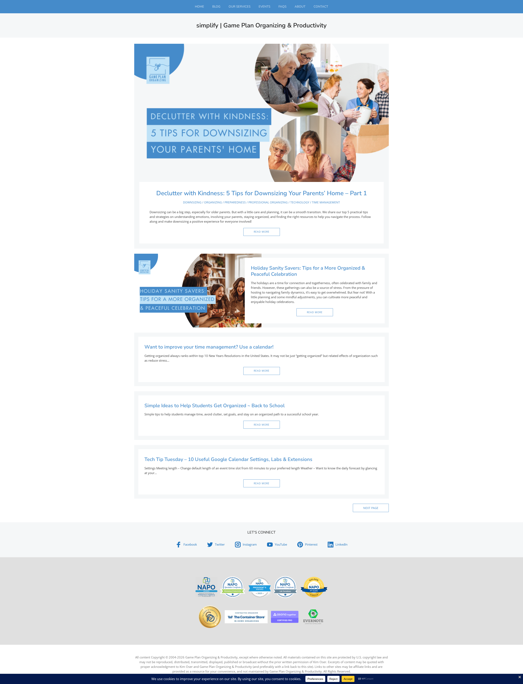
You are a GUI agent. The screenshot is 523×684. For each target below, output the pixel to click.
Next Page (370, 508)
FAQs (282, 6)
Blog (216, 6)
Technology (299, 202)
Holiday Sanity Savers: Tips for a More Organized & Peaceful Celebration (308, 271)
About (300, 6)
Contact (321, 6)
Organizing (213, 202)
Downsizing (192, 202)
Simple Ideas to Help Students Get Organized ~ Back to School (214, 405)
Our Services (239, 6)
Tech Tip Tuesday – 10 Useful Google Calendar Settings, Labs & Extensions (228, 459)
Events (264, 6)
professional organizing (268, 202)
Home (199, 6)
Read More (261, 231)
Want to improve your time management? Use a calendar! (209, 347)
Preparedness (235, 202)
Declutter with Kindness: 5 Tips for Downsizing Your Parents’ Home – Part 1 (261, 193)
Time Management (326, 202)
